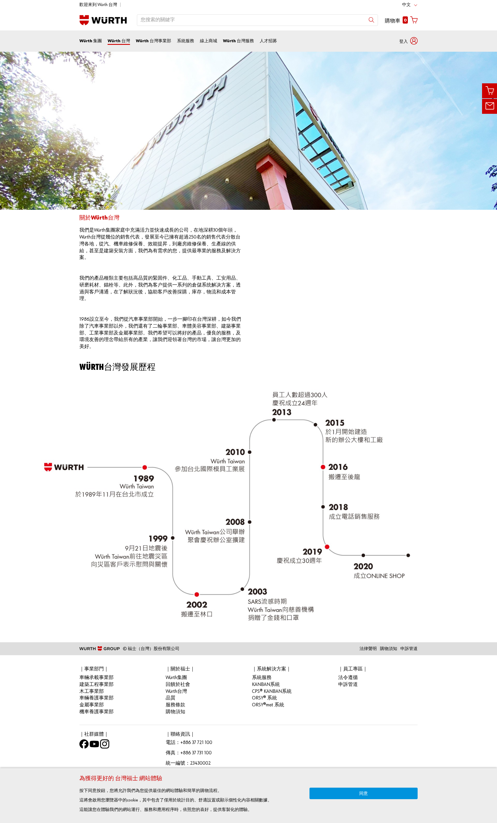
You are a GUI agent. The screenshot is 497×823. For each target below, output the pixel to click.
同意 (363, 793)
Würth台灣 (176, 691)
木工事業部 (91, 691)
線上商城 (208, 41)
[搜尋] (371, 20)
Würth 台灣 (119, 41)
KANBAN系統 (266, 684)
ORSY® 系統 (264, 698)
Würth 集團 (90, 41)
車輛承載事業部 (96, 677)
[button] (408, 41)
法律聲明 (368, 649)
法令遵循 (348, 677)
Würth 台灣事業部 (153, 41)
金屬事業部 (91, 705)
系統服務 (185, 41)
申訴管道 (409, 649)
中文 (406, 5)
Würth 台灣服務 (238, 41)
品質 (170, 698)
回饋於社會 (178, 684)
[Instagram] (104, 745)
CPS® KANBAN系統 (272, 691)
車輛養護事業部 (96, 698)
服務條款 (175, 705)
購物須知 (388, 649)
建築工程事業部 (96, 684)
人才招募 (268, 41)
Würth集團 (176, 677)
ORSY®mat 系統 (268, 705)
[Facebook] (84, 745)
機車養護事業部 (96, 711)
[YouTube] (94, 745)
